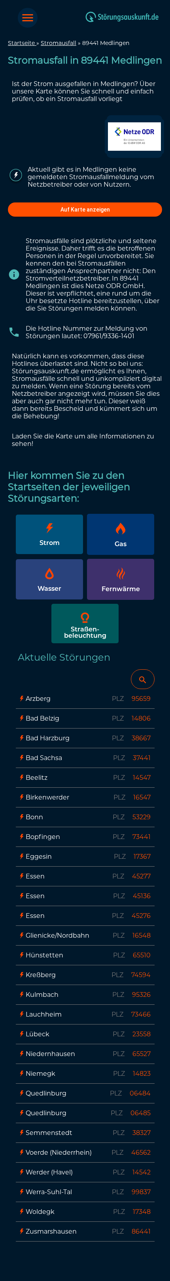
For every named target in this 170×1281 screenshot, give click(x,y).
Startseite (22, 43)
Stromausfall (58, 43)
